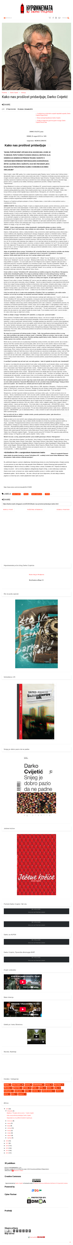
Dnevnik (27, 1084)
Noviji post (8, 509)
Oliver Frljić (17, 1088)
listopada (10, 1111)
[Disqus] (36, 536)
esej (56, 1088)
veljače (9, 1135)
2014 (7, 1150)
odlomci (58, 1091)
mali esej (35, 1091)
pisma (6, 1094)
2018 (7, 1141)
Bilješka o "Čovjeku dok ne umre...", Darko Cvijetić (20, 1113)
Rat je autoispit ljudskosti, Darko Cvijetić (48, 118)
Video (41, 1088)
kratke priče (18, 1091)
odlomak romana (47, 1091)
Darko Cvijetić (14, 92)
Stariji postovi (63, 509)
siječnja (9, 1138)
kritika (27, 1091)
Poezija (25, 1088)
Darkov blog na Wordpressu (36, 574)
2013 (7, 1153)
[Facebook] (53, 18)
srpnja (9, 1123)
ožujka (9, 1133)
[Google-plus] (59, 18)
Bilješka (6, 1084)
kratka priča (7, 1091)
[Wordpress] (56, 18)
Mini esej (7, 1088)
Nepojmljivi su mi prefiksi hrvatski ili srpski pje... (20, 1118)
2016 (7, 1145)
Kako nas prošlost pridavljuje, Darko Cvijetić (19, 1115)
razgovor (21, 1094)
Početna (4, 92)
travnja (9, 1130)
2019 (7, 1109)
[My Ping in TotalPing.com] (41, 1237)
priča (13, 1094)
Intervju (23, 92)
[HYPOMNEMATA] (36, 13)
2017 (7, 1143)
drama (49, 1088)
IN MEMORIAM (37, 1084)
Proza (34, 1088)
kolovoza (10, 1121)
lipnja (9, 1125)
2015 (7, 1148)
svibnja (9, 1128)
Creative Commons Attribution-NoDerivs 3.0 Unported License (50, 1183)
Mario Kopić (57, 1084)
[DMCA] (36, 1203)
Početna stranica (35, 509)
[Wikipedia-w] (50, 18)
